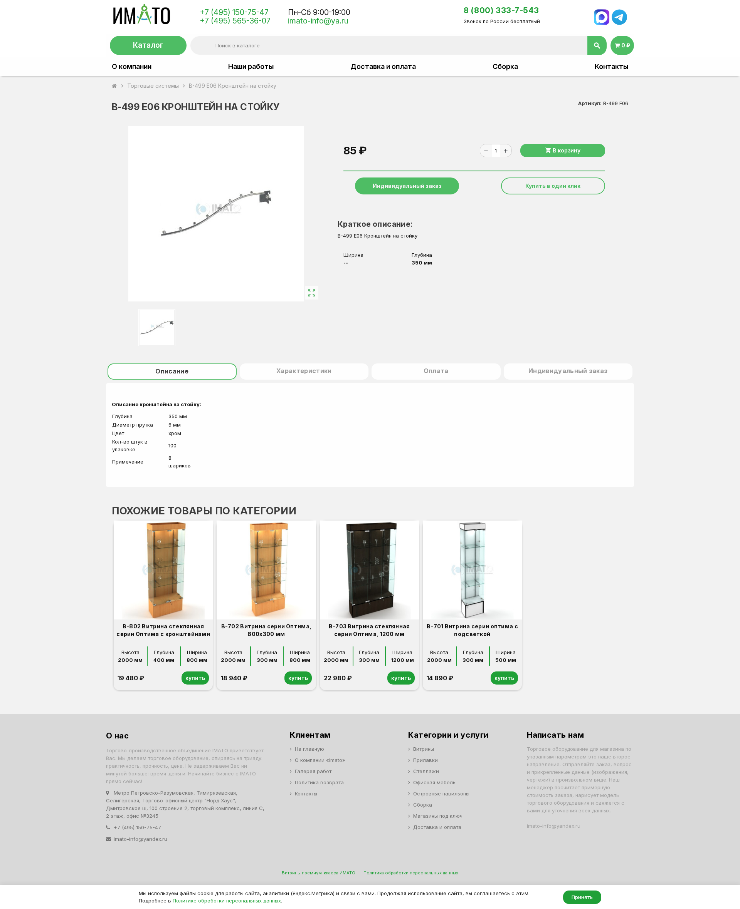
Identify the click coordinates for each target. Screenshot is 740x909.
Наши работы (251, 66)
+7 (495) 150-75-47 (234, 12)
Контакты (611, 66)
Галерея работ (313, 771)
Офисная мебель (434, 782)
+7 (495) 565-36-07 (235, 20)
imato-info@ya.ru (318, 20)
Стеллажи (426, 771)
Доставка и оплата (383, 66)
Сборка (505, 66)
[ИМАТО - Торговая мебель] (141, 16)
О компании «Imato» (320, 760)
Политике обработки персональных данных (227, 900)
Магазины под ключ (437, 816)
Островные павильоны (441, 793)
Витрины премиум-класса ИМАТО (318, 873)
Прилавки (425, 760)
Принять (582, 897)
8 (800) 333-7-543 (501, 10)
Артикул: (590, 103)
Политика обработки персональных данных (410, 873)
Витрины (423, 749)
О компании (131, 66)
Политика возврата (319, 782)
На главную (309, 749)
